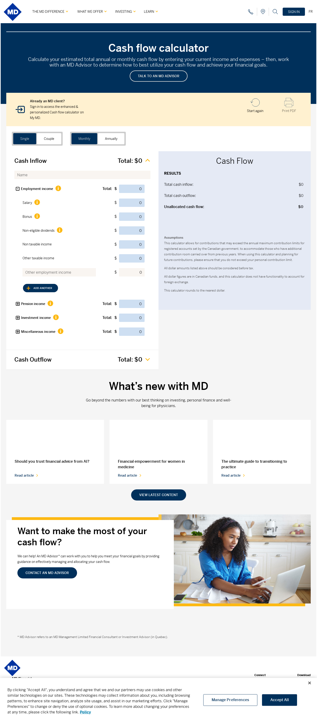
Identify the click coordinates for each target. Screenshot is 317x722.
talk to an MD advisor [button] (158, 76)
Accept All (279, 699)
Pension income (33, 304)
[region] (158, 700)
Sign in (294, 12)
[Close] (309, 683)
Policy (85, 712)
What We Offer (90, 12)
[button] (17, 189)
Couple (49, 139)
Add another (42, 288)
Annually (111, 139)
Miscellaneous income (38, 332)
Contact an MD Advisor (47, 573)
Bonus (27, 217)
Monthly (84, 139)
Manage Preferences (230, 699)
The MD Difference (48, 12)
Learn (149, 12)
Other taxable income (38, 258)
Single (24, 139)
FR (311, 12)
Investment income (36, 318)
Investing (123, 12)
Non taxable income (37, 244)
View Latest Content (158, 495)
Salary (27, 203)
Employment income (37, 189)
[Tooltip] (58, 188)
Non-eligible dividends (39, 230)
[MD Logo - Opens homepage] (13, 22)
